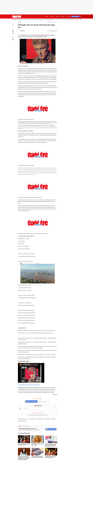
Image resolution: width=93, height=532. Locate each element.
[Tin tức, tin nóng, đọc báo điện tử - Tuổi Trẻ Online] (16, 16)
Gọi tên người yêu (39, 419)
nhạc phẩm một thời (22, 421)
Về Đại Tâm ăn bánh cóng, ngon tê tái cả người (37, 444)
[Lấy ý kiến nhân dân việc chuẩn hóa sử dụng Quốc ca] (24, 439)
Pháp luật (32, 19)
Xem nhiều (19, 19)
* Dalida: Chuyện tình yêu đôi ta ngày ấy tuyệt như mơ (29, 384)
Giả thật (74, 19)
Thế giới (28, 19)
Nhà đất (67, 19)
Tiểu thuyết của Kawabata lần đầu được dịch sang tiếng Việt (37, 457)
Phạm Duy (32, 419)
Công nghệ (40, 19)
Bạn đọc (78, 19)
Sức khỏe (71, 19)
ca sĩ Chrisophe (47, 419)
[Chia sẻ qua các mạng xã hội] (48, 401)
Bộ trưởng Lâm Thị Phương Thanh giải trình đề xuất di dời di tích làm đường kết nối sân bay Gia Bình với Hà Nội (23, 458)
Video (22, 19)
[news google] (52, 31)
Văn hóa (54, 19)
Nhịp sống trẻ (49, 19)
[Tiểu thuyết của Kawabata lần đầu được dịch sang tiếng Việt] (37, 451)
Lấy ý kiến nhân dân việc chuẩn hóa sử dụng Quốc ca (24, 444)
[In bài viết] (13, 39)
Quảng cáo (63, 16)
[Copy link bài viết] (46, 401)
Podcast (47, 16)
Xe (43, 19)
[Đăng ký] (51, 429)
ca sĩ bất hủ (53, 419)
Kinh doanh (36, 19)
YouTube (52, 16)
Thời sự (25, 19)
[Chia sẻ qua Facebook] (43, 401)
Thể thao (60, 19)
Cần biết (57, 16)
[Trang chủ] (12, 19)
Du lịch (45, 19)
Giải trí (57, 19)
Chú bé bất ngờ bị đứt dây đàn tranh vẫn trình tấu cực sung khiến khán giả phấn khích (51, 445)
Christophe (23, 419)
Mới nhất (15, 19)
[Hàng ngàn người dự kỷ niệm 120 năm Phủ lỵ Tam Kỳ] (51, 451)
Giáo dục (64, 19)
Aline (28, 419)
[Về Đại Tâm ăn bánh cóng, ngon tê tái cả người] (37, 439)
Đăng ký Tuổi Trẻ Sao (75, 16)
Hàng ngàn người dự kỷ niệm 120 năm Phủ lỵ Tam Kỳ (50, 457)
